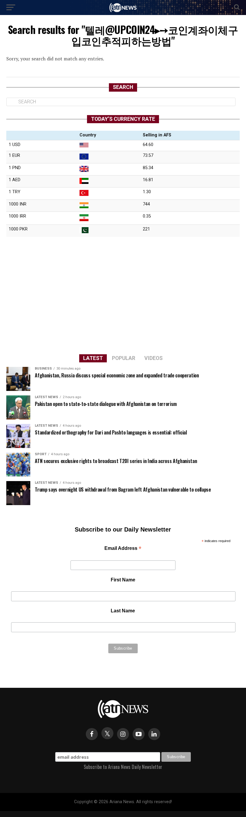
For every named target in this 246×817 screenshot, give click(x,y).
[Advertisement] (122, 294)
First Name (123, 579)
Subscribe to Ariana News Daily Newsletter (123, 766)
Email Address (122, 549)
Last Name (123, 610)
